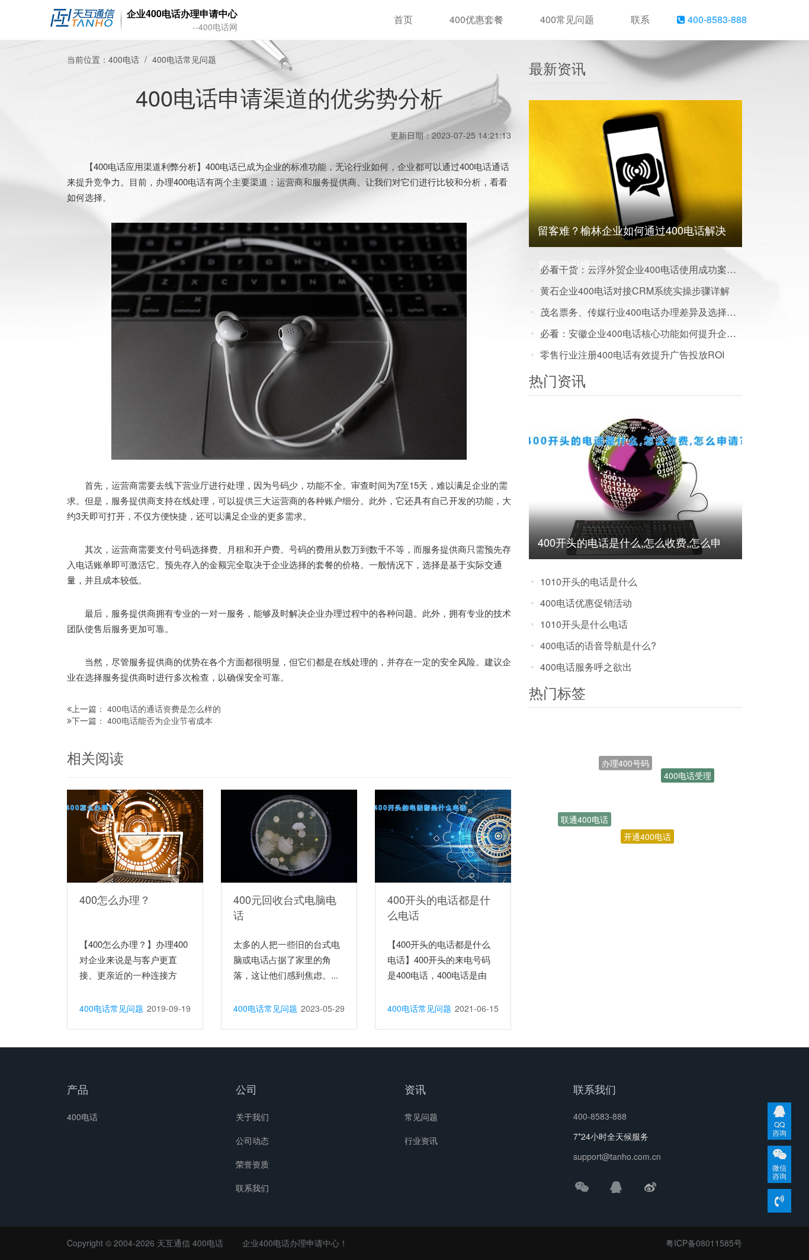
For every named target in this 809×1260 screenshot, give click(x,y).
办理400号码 (625, 741)
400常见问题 (567, 19)
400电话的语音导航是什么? (598, 645)
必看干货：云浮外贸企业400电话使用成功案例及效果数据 (641, 269)
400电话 (123, 59)
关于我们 (252, 1117)
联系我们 (252, 1188)
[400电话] (82, 20)
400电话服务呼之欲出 (586, 667)
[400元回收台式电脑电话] (289, 835)
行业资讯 (421, 1140)
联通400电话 (584, 805)
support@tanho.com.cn (617, 1156)
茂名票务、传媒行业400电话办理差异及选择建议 (641, 312)
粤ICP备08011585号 (704, 1243)
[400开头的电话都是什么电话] (443, 835)
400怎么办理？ (114, 899)
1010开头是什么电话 (584, 624)
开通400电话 (647, 806)
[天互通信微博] (650, 1186)
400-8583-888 (716, 19)
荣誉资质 (252, 1164)
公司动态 (252, 1140)
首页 (403, 19)
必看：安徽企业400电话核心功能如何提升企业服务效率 (641, 333)
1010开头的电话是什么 (588, 581)
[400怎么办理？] (135, 835)
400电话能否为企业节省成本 (160, 720)
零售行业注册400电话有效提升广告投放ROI (632, 354)
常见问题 (421, 1117)
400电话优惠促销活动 (586, 603)
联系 (640, 19)
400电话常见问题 (184, 59)
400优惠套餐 (476, 19)
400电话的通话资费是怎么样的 (164, 708)
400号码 (658, 849)
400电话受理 (687, 768)
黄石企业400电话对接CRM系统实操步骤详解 (635, 290)
